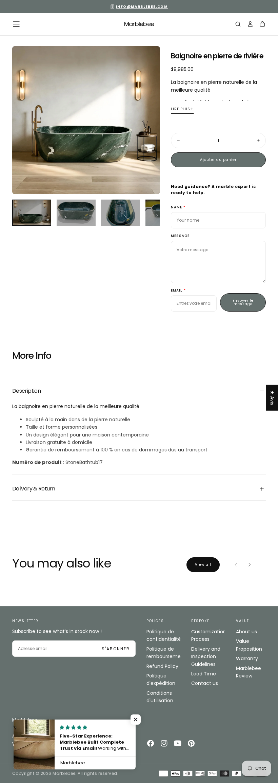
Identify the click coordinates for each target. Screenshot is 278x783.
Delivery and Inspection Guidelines (205, 657)
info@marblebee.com (142, 6)
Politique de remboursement (163, 653)
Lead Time (203, 673)
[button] (16, 24)
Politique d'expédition (160, 679)
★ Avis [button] (272, 397)
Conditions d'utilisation (159, 697)
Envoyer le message (243, 302)
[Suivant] (249, 565)
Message (180, 236)
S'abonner (116, 649)
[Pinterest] (191, 743)
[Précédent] (236, 565)
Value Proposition (249, 645)
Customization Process (208, 635)
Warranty (247, 658)
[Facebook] (150, 743)
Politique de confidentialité (163, 635)
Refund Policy (162, 666)
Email (176, 290)
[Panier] (262, 25)
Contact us (204, 683)
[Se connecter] (250, 25)
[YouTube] (178, 743)
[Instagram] (164, 743)
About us (246, 631)
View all (203, 564)
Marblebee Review (248, 672)
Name (176, 207)
